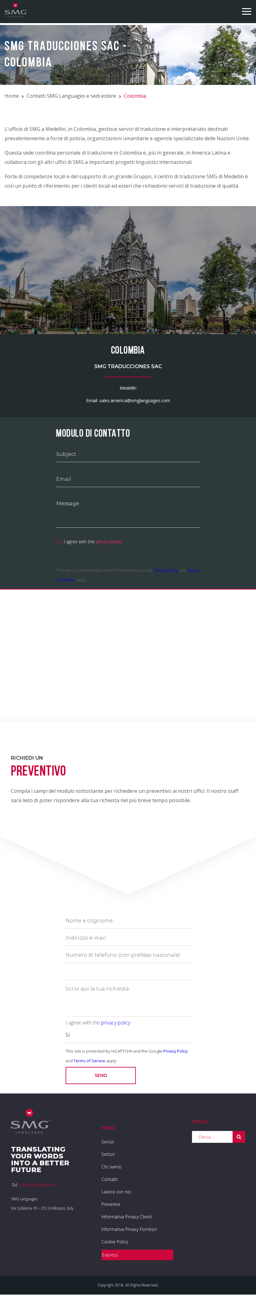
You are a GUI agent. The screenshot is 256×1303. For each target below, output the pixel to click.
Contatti (109, 1179)
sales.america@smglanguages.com (134, 400)
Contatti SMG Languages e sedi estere (71, 95)
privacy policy (109, 542)
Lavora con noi (116, 1192)
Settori (108, 1154)
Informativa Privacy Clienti (126, 1217)
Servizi (107, 1142)
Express (110, 1255)
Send (101, 1075)
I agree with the (93, 542)
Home (12, 95)
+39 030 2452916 (36, 1185)
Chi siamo (111, 1167)
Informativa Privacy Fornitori (129, 1229)
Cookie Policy (114, 1242)
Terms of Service (89, 1061)
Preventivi (110, 1204)
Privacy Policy (166, 570)
